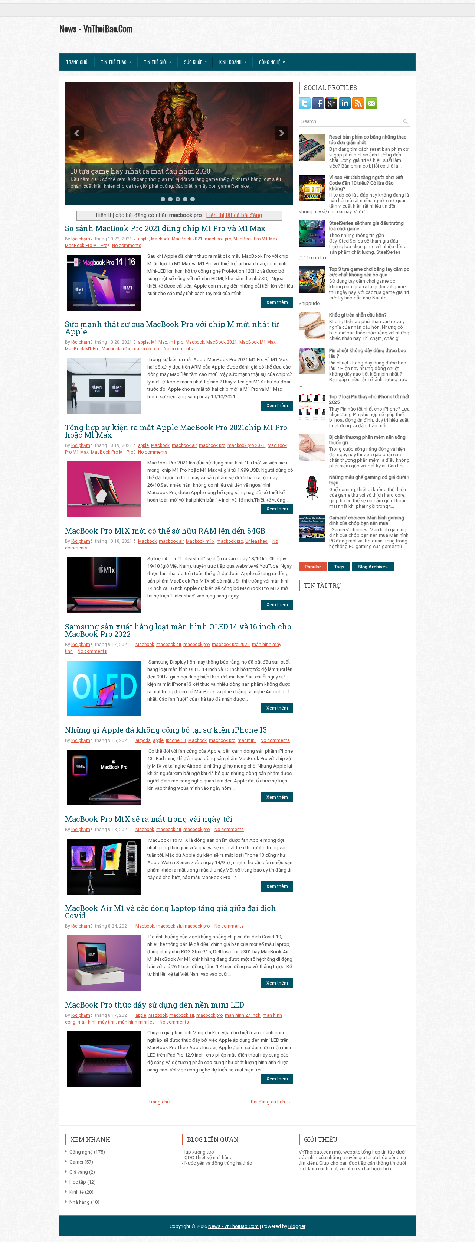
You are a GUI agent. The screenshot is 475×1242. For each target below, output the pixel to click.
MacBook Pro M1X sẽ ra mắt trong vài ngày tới (148, 819)
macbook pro (218, 238)
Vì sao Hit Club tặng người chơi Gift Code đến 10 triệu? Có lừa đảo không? (366, 183)
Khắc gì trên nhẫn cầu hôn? (358, 315)
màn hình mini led (136, 1022)
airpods (143, 740)
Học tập (77, 1182)
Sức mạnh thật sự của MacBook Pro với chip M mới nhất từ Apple (172, 327)
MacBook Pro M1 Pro (86, 245)
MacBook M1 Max (257, 342)
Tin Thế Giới (157, 61)
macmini (247, 740)
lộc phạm (80, 238)
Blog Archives (373, 567)
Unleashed (256, 541)
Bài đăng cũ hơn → (271, 1102)
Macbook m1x (116, 348)
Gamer (76, 1162)
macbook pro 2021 (246, 445)
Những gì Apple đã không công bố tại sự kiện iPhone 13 (166, 729)
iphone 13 (176, 740)
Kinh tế (76, 1192)
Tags (339, 567)
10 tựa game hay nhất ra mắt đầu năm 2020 (140, 170)
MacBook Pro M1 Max (255, 238)
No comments (126, 245)
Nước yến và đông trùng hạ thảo (218, 1163)
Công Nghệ (272, 61)
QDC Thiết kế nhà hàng (208, 1157)
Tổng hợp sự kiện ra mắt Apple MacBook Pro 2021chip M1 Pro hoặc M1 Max (176, 431)
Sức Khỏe (195, 61)
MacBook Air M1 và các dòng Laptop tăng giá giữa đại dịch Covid (170, 911)
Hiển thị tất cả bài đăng (234, 215)
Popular (313, 567)
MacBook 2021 (187, 238)
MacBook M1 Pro (82, 348)
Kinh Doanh (232, 61)
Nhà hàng (79, 1202)
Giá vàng (78, 1172)
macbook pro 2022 (231, 644)
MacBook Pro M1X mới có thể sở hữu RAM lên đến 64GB (165, 530)
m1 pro (176, 342)
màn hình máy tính (97, 1022)
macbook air (184, 445)
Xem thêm (277, 302)
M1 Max (159, 342)
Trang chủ (77, 62)
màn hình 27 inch (243, 1015)
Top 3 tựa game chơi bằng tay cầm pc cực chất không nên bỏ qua (369, 272)
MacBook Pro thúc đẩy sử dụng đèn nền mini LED (154, 1004)
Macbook (160, 238)
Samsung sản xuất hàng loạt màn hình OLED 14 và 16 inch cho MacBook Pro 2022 (178, 630)
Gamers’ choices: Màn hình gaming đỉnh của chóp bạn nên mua (366, 520)
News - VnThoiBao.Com (95, 28)
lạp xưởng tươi (199, 1152)
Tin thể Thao (116, 61)
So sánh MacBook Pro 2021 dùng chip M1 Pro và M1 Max (165, 228)
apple (143, 238)
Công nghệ (81, 1152)
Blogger (296, 1226)
